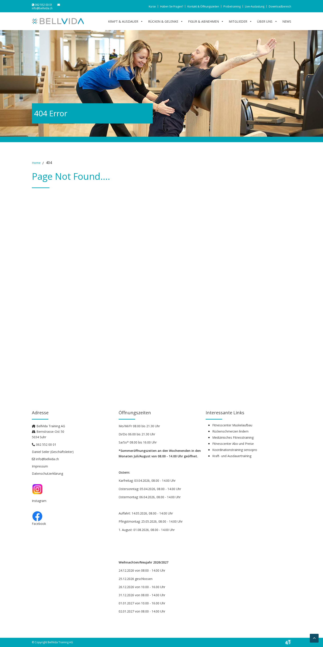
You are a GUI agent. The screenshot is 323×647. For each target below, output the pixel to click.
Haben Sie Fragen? (171, 6)
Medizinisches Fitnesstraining (233, 437)
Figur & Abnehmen (203, 21)
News (286, 21)
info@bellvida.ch (42, 8)
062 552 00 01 (43, 5)
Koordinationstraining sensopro (234, 449)
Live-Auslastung (254, 6)
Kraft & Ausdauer (123, 21)
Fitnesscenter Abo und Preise (233, 443)
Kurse (152, 6)
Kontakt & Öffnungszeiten (203, 6)
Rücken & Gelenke (163, 21)
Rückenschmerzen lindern (230, 431)
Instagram (39, 501)
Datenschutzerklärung (47, 473)
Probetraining (232, 6)
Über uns (264, 21)
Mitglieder (238, 21)
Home (36, 162)
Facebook (39, 523)
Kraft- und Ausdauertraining (231, 456)
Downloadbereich (280, 6)
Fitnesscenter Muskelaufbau (232, 425)
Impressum (40, 466)
